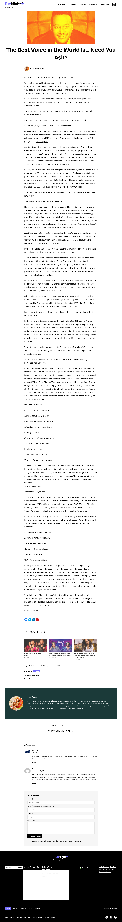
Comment (31, 820)
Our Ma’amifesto (104, 867)
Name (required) (33, 799)
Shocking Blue (42, 141)
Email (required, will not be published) (41, 806)
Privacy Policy (37, 917)
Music (30, 675)
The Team (113, 867)
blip (40, 388)
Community (93, 4)
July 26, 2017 (36, 752)
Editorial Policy (103, 869)
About (15, 908)
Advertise (23, 908)
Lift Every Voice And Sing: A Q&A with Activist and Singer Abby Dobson (84, 655)
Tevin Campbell (75, 186)
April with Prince (65, 510)
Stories (73, 4)
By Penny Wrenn (37, 68)
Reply (34, 762)
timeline (57, 388)
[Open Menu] (114, 4)
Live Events (105, 4)
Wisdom (83, 4)
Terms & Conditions (23, 917)
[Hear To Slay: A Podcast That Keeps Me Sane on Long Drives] (60, 645)
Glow (30, 679)
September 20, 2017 (38, 771)
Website (30, 813)
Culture (37, 671)
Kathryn (35, 750)
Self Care (36, 675)
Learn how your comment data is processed (66, 841)
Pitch (30, 908)
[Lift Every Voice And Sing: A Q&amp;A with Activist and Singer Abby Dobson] (85, 645)
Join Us (7, 908)
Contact (108, 872)
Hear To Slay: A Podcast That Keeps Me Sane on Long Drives (60, 654)
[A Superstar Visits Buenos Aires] (35, 645)
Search (62, 4)
